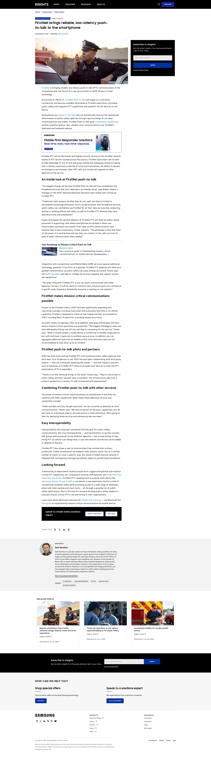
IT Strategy (67, 581)
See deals (40, 701)
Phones (92, 728)
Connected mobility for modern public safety (151, 629)
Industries (70, 4)
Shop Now (167, 4)
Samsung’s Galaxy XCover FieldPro (58, 481)
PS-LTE (93, 581)
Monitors (92, 725)
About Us (101, 4)
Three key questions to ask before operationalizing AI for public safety (103, 629)
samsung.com (152, 740)
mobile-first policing (91, 500)
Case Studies (148, 718)
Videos (146, 725)
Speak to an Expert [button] (94, 514)
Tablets (92, 731)
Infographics (148, 721)
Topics (56, 4)
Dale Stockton (63, 34)
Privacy (168, 740)
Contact (161, 740)
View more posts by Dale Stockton (66, 576)
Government (47, 12)
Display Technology (95, 718)
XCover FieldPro (69, 585)
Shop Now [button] (111, 514)
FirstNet (45, 88)
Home (37, 12)
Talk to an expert (115, 701)
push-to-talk (104, 581)
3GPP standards (52, 274)
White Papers (148, 728)
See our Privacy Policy (140, 70)
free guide (46, 503)
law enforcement (81, 581)
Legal (174, 740)
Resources (86, 4)
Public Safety (59, 12)
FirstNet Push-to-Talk (75, 100)
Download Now (100, 254)
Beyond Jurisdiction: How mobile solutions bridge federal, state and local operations (58, 630)
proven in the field (66, 115)
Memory (92, 721)
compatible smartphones (107, 122)
